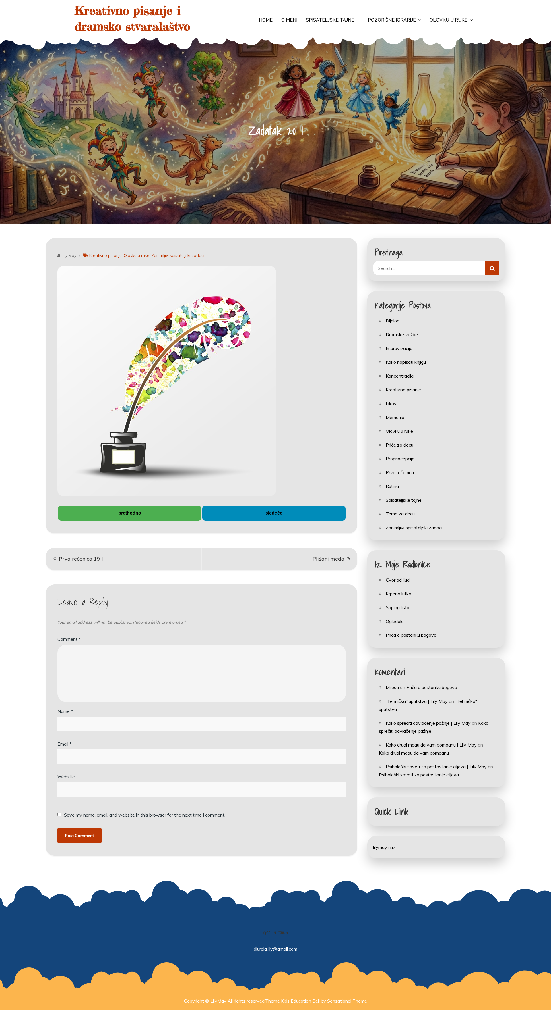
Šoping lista (397, 607)
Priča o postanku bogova (411, 635)
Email (64, 744)
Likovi (391, 403)
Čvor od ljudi (398, 580)
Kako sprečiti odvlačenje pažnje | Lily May (428, 723)
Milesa (392, 687)
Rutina (392, 486)
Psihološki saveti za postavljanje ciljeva (419, 775)
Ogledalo (395, 621)
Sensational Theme (347, 1001)
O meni (289, 20)
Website (66, 777)
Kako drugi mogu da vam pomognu (414, 753)
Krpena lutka (398, 594)
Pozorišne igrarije (392, 20)
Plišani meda (328, 558)
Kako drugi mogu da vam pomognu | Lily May (431, 745)
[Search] (492, 268)
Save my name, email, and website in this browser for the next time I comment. (144, 815)
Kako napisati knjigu (406, 362)
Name (65, 711)
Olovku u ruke (448, 20)
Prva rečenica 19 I (81, 558)
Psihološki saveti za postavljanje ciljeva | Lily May (436, 766)
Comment (69, 639)
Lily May (69, 255)
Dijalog (392, 321)
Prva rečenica (400, 472)
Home (266, 20)
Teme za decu (400, 514)
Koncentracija (400, 376)
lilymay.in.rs (384, 847)
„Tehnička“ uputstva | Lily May (417, 701)
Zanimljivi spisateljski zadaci (177, 255)
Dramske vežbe (402, 334)
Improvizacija (399, 348)
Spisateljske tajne (330, 20)
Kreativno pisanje (105, 255)
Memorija (395, 417)
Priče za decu (399, 445)
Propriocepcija (400, 458)
